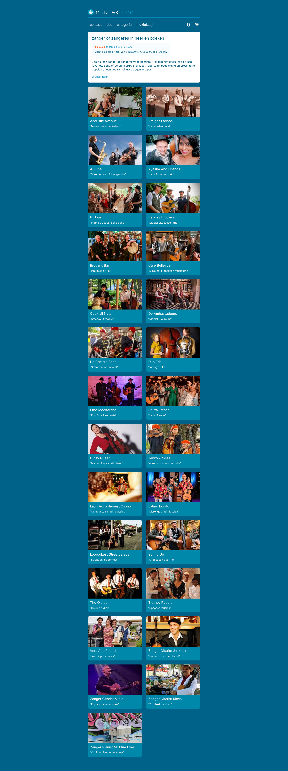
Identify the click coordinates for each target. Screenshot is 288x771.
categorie (124, 25)
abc (109, 25)
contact (96, 25)
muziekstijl (144, 25)
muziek (119, 12)
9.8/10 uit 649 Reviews (119, 46)
